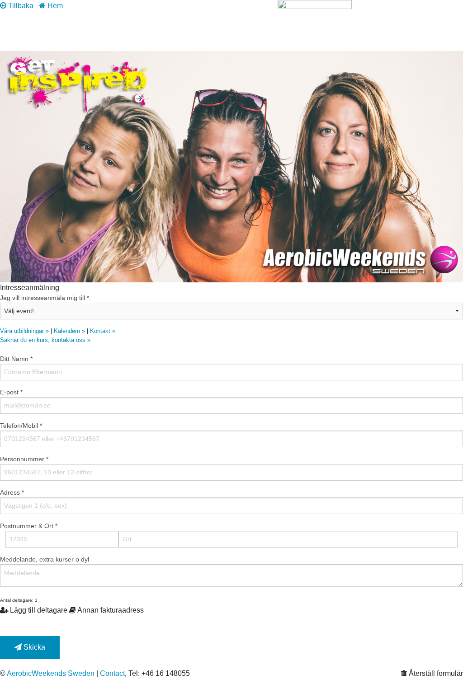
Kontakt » (102, 331)
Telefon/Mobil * (21, 425)
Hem (54, 5)
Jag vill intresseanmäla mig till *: (45, 297)
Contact (112, 673)
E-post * (11, 392)
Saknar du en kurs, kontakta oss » (45, 340)
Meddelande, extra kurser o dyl (44, 559)
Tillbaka (19, 5)
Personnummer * (24, 459)
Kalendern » (69, 331)
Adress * (12, 492)
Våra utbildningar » (24, 331)
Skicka (33, 647)
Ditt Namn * (16, 358)
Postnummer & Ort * (28, 525)
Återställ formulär (435, 673)
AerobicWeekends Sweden (50, 673)
